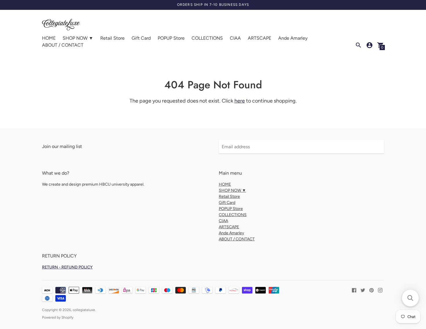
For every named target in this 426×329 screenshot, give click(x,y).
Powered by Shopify (57, 317)
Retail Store (112, 38)
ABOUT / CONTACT (62, 45)
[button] (410, 298)
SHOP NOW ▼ (78, 38)
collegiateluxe (84, 310)
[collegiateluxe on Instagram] (380, 290)
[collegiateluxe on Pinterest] (371, 290)
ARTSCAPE (259, 38)
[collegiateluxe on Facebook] (354, 290)
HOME (49, 38)
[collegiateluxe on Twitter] (363, 290)
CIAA (235, 38)
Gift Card (141, 38)
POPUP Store (171, 38)
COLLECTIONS (207, 38)
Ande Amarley (292, 38)
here (239, 101)
